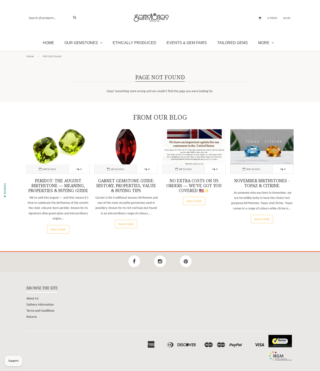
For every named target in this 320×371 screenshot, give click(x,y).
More (264, 43)
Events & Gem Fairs (187, 43)
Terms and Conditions (40, 311)
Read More (58, 229)
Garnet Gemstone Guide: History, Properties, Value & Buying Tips (126, 185)
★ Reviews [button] (5, 190)
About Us (32, 298)
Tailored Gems (232, 43)
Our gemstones (81, 43)
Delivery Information (40, 305)
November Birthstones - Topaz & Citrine (262, 183)
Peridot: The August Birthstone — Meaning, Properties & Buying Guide (58, 185)
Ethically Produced (134, 43)
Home (48, 43)
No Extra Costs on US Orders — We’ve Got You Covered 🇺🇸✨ (194, 185)
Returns (31, 317)
